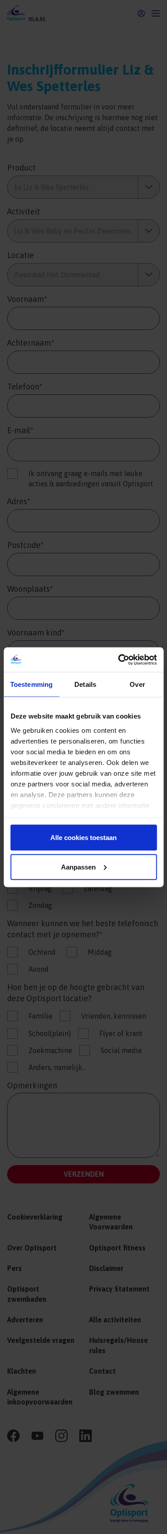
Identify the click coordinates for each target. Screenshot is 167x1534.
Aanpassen (78, 866)
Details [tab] (85, 684)
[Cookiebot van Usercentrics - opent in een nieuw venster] (119, 659)
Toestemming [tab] (31, 684)
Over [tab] (137, 684)
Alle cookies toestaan (83, 837)
